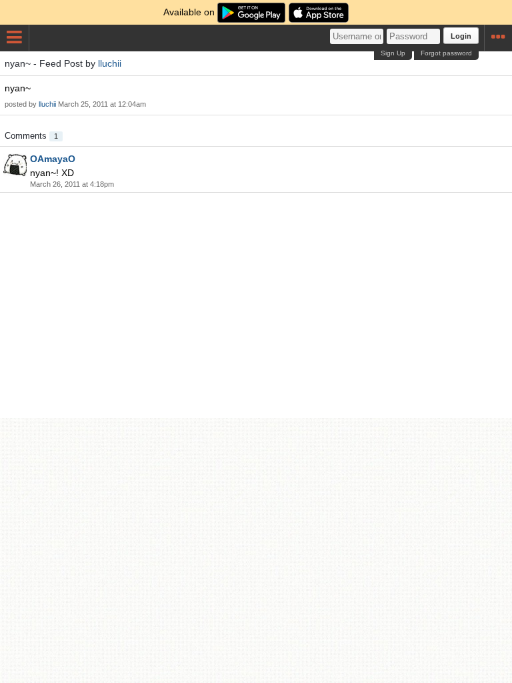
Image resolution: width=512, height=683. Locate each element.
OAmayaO (52, 158)
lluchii (109, 63)
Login (461, 36)
